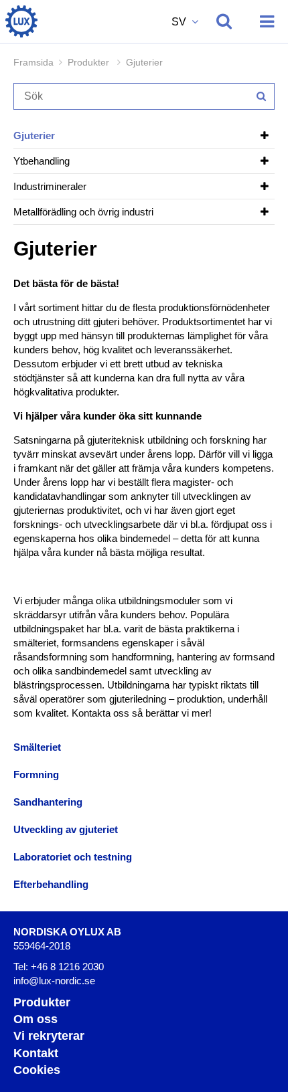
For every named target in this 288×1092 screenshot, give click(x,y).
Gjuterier (34, 135)
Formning (36, 774)
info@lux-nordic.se (54, 980)
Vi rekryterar (48, 1035)
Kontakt (35, 1053)
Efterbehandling (50, 884)
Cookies (36, 1070)
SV (180, 21)
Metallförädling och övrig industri (83, 211)
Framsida (33, 62)
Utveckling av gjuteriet (65, 829)
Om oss (35, 1019)
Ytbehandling (41, 161)
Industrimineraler (49, 186)
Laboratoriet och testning (72, 856)
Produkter (41, 1002)
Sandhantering (47, 802)
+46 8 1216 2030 (67, 966)
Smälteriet (37, 747)
